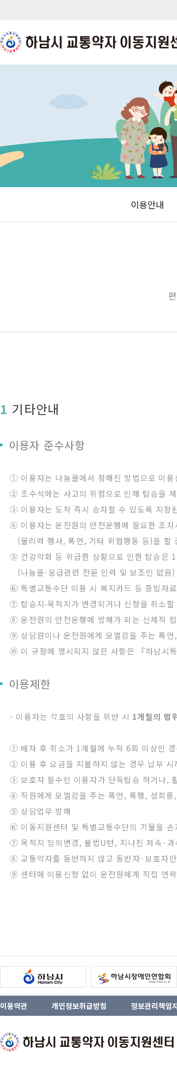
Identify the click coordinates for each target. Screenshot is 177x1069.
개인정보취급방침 (79, 1006)
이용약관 (14, 1006)
